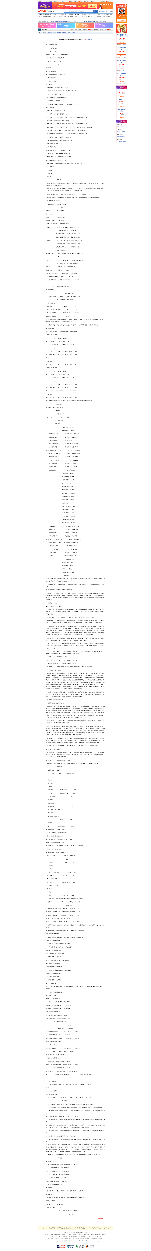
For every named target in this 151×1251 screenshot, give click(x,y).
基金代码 (101, 11)
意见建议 (93, 1234)
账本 (72, 16)
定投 (55, 14)
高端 (111, 14)
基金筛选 (64, 16)
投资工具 (64, 14)
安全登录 (45, 1)
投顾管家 (49, 14)
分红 (55, 16)
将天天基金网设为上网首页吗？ (68, 1232)
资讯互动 (77, 14)
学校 (85, 14)
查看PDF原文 (89, 39)
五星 (111, 16)
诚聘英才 (104, 1234)
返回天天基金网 (73, 1)
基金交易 (80, 1)
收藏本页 (110, 11)
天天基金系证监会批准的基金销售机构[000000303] (63, 1238)
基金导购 (99, 16)
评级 (60, 14)
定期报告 (64, 32)
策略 (80, 16)
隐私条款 (80, 1234)
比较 (72, 14)
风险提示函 (86, 1234)
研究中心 (58, 1234)
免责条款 (75, 1234)
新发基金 (49, 16)
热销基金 (108, 16)
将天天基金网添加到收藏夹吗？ (82, 1232)
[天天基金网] (42, 11)
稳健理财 (103, 14)
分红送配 (59, 32)
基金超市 (94, 16)
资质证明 (53, 1234)
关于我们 (47, 1234)
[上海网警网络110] (61, 1246)
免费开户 (50, 1)
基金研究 (77, 16)
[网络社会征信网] (70, 1246)
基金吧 (85, 16)
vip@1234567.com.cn (72, 1236)
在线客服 (98, 1234)
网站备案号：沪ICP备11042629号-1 (92, 1242)
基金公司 (105, 11)
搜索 (95, 11)
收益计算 (69, 16)
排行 (53, 14)
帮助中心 (97, 1)
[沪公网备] (89, 1246)
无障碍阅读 (103, 1)
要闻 (80, 14)
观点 (83, 14)
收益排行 (103, 16)
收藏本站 (40, 1)
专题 (89, 14)
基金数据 (40, 14)
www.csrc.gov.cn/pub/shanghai (81, 1240)
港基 (57, 14)
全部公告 (50, 32)
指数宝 (107, 14)
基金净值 (45, 14)
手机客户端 (62, 1)
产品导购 (86, 1)
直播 (89, 16)
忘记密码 (55, 1)
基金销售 (73, 32)
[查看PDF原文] (101, 1218)
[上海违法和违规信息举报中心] (80, 1246)
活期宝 (98, 14)
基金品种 (45, 16)
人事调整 (69, 32)
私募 (60, 16)
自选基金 (93, 1)
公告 (57, 16)
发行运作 (54, 32)
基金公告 (51, 11)
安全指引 (69, 1234)
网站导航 (109, 1)
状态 (53, 16)
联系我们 (64, 1234)
